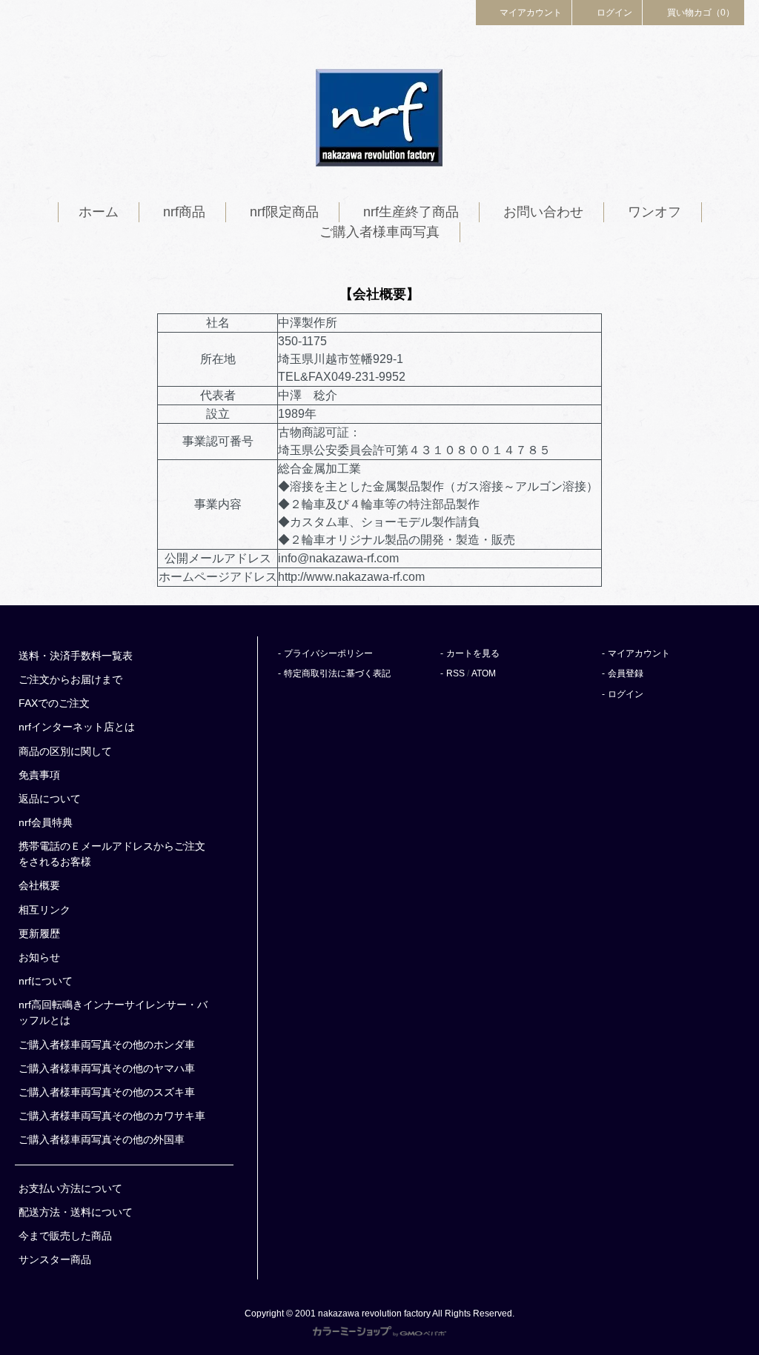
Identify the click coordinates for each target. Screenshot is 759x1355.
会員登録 (625, 673)
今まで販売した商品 (65, 1236)
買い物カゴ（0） (701, 12)
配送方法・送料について (76, 1212)
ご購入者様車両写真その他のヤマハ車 (107, 1068)
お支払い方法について (70, 1188)
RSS (455, 673)
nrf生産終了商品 (411, 211)
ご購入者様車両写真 (379, 231)
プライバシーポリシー (328, 653)
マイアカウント (531, 12)
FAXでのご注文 (54, 703)
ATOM (483, 673)
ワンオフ (654, 211)
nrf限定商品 (284, 211)
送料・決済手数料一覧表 (76, 656)
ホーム (99, 211)
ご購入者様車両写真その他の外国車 (102, 1139)
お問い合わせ (543, 211)
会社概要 (39, 885)
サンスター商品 (55, 1259)
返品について (50, 799)
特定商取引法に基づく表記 (337, 673)
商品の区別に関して (65, 751)
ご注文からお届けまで (70, 679)
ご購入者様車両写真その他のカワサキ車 (112, 1116)
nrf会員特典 (46, 822)
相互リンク (44, 910)
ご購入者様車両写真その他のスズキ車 (107, 1092)
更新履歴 (39, 933)
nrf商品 (184, 211)
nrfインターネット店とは (77, 727)
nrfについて (46, 981)
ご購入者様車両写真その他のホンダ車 (107, 1045)
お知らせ (39, 957)
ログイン (614, 12)
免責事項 (39, 775)
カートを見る (473, 653)
